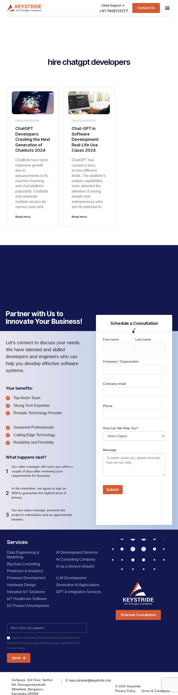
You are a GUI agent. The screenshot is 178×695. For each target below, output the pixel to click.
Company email (114, 383)
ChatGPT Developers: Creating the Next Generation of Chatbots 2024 (32, 139)
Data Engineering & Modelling (23, 554)
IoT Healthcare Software (27, 599)
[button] (167, 8)
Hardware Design (21, 585)
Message (109, 450)
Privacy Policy (125, 691)
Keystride (134, 686)
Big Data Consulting (23, 564)
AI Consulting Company (75, 559)
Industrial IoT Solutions (26, 592)
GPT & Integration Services (78, 592)
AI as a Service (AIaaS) (75, 566)
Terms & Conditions (155, 691)
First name (111, 339)
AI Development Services (77, 552)
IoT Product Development (28, 606)
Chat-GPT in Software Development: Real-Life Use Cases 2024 (85, 139)
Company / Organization (121, 361)
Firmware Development (26, 578)
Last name (143, 339)
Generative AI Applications (77, 585)
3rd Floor (33, 680)
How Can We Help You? (120, 428)
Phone (107, 406)
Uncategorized (27, 120)
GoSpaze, (19, 680)
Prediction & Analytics (25, 571)
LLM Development (71, 578)
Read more (23, 216)
